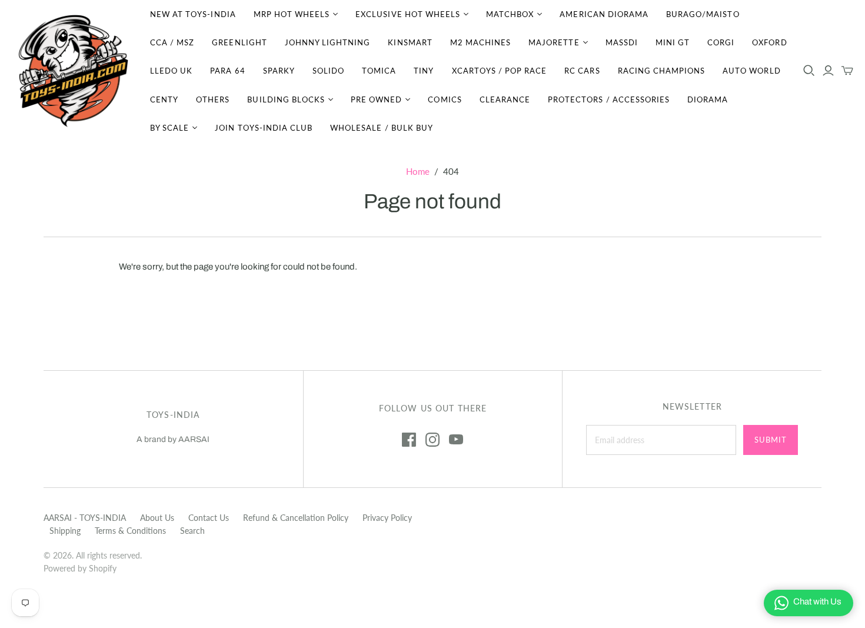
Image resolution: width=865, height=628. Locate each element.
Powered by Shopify (80, 568)
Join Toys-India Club (263, 127)
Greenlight (239, 42)
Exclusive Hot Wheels (407, 14)
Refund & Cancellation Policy (295, 518)
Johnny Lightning (328, 42)
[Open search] (809, 71)
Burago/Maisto (703, 14)
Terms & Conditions (130, 531)
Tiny (424, 70)
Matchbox (510, 14)
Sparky (279, 70)
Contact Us (208, 518)
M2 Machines (480, 42)
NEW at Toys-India (193, 14)
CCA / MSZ (172, 42)
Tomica (379, 70)
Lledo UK (171, 70)
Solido (328, 70)
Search (192, 531)
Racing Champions (662, 70)
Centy (164, 99)
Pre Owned (376, 99)
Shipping (65, 531)
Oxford (769, 42)
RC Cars (582, 70)
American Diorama (604, 14)
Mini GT (673, 42)
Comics (444, 99)
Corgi (720, 42)
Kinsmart (410, 42)
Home (418, 171)
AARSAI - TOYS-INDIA (85, 518)
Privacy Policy (387, 518)
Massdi (622, 42)
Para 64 (227, 70)
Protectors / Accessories (609, 99)
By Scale (169, 127)
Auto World (751, 70)
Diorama (707, 99)
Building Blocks (286, 99)
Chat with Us (817, 601)
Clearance (505, 99)
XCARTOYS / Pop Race (499, 70)
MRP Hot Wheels (292, 14)
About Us (157, 518)
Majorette (553, 42)
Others (212, 99)
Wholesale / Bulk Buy (381, 127)
